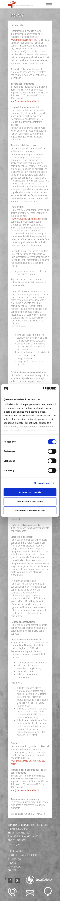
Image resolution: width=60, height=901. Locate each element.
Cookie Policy (15, 866)
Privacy (12, 862)
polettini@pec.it (15, 844)
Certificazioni (15, 851)
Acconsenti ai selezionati (30, 501)
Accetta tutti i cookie (30, 492)
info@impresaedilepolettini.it (25, 101)
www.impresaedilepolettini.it (24, 39)
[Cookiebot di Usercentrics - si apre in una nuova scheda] (43, 388)
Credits (12, 870)
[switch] (52, 451)
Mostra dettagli (42, 483)
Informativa (14, 858)
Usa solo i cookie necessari (30, 510)
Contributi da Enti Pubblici (22, 855)
